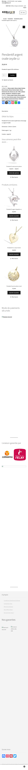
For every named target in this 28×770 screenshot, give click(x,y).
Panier (22, 766)
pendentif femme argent (12, 100)
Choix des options (14, 173)
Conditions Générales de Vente (12, 600)
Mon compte (4, 767)
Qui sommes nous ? (9, 612)
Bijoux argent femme (12, 95)
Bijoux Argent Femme (20, 88)
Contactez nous (8, 603)
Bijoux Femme (5, 90)
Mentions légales (8, 606)
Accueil (5, 18)
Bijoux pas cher (14, 91)
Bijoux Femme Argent (14, 90)
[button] (24, 27)
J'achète (12, 75)
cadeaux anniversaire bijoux (11, 98)
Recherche (14, 767)
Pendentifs (10, 18)
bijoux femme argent (11, 97)
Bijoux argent (11, 88)
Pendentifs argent (18, 18)
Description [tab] (5, 111)
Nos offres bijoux (8, 609)
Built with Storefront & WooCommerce (13, 764)
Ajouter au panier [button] (14, 216)
